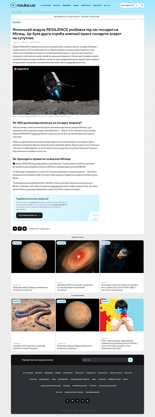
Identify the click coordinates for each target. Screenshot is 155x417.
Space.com (37, 42)
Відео (125, 379)
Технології (97, 5)
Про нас (59, 392)
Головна (13, 12)
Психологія (102, 373)
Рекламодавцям (92, 392)
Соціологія (90, 373)
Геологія (33, 379)
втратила (36, 133)
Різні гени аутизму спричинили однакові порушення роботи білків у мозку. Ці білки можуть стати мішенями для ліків (119, 344)
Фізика (76, 5)
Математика (63, 379)
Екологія (128, 373)
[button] (127, 5)
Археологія (85, 5)
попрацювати (56, 186)
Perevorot (82, 410)
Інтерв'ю (92, 386)
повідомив (71, 62)
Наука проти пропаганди (51, 386)
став (89, 127)
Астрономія (46, 5)
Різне (54, 379)
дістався (37, 163)
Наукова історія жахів (107, 386)
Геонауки (102, 379)
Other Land (90, 410)
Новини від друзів (79, 386)
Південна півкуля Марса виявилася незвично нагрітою (30, 288)
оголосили (31, 189)
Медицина (66, 5)
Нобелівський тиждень (80, 379)
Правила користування (73, 392)
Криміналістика (114, 379)
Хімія (94, 379)
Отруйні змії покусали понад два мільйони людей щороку (29, 347)
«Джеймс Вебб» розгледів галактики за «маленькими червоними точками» (75, 287)
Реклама (66, 386)
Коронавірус (44, 379)
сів (93, 175)
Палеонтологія (116, 373)
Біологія (56, 5)
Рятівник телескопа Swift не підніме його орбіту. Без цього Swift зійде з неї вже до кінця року (119, 287)
